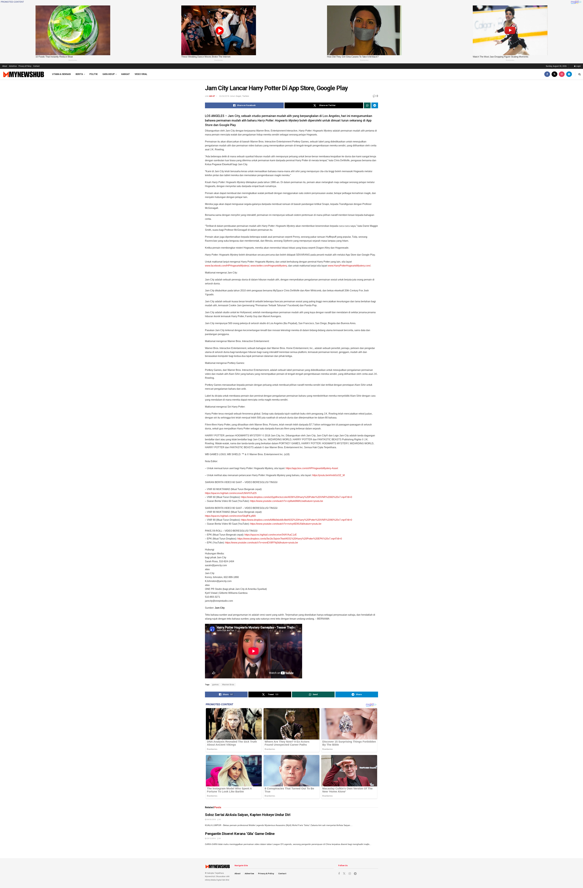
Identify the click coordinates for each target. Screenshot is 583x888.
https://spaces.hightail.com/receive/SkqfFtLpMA (230, 516)
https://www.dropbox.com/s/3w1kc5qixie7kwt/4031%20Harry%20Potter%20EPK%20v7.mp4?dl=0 (289, 538)
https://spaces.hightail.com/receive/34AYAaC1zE (270, 534)
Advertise (13, 66)
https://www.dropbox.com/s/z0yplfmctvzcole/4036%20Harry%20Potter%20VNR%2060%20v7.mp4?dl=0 (296, 497)
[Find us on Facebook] (547, 74)
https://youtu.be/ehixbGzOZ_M (328, 475)
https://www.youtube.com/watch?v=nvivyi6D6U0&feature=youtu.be (285, 523)
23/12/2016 (211, 838)
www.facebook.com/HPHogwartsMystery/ (227, 265)
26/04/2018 (224, 96)
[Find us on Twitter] (554, 74)
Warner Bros (228, 685)
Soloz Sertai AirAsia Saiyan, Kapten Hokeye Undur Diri (247, 815)
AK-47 (212, 96)
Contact (36, 66)
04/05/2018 (211, 820)
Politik (93, 74)
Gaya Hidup (108, 74)
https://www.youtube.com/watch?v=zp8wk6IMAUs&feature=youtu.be (286, 501)
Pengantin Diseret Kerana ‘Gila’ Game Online (239, 834)
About (4, 66)
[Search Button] (579, 74)
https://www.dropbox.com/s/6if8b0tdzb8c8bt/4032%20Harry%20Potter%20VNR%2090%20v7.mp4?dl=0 (296, 520)
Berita (79, 74)
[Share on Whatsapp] (367, 105)
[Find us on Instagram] (562, 74)
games (215, 685)
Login (578, 66)
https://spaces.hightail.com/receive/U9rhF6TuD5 (231, 493)
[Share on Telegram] (374, 105)
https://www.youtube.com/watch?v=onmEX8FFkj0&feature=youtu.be (261, 542)
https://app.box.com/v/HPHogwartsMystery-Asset (312, 468)
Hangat (125, 74)
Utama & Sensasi (61, 74)
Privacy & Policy (25, 66)
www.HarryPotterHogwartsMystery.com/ (349, 265)
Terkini (245, 96)
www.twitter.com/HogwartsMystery (269, 265)
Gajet (238, 96)
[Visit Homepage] (23, 74)
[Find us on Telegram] (569, 74)
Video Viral (141, 74)
